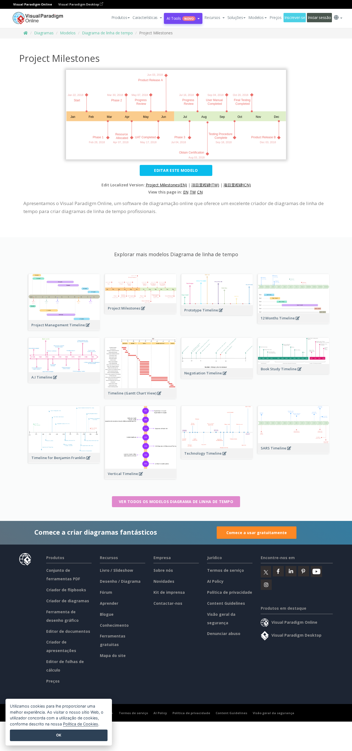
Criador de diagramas (67, 600)
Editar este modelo (176, 170)
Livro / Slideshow (116, 570)
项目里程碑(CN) (237, 184)
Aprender (109, 603)
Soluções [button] (235, 17)
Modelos (68, 32)
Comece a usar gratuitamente (256, 532)
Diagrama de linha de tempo (107, 32)
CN (200, 192)
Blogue (107, 614)
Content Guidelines (226, 603)
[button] (147, 17)
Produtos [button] (119, 17)
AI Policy (215, 581)
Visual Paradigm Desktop (79, 4)
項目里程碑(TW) (205, 184)
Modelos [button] (255, 17)
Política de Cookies (80, 724)
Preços (275, 17)
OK (58, 735)
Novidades (163, 581)
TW (193, 192)
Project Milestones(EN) (166, 184)
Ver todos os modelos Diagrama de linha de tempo (176, 501)
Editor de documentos (68, 631)
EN (185, 192)
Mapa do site (113, 655)
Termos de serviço (225, 570)
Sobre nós (163, 570)
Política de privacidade (229, 592)
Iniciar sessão (319, 17)
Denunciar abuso (223, 633)
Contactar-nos (167, 603)
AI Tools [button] (180, 18)
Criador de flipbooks (66, 589)
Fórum (106, 592)
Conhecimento (114, 625)
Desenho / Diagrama (120, 581)
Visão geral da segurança (273, 713)
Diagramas (44, 32)
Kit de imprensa (169, 592)
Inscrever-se (294, 17)
